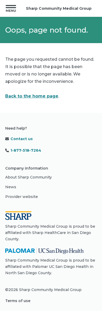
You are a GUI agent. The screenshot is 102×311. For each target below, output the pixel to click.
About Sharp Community (28, 177)
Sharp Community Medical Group (59, 8)
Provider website (21, 196)
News (10, 187)
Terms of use (17, 300)
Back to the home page (31, 96)
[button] (10, 8)
